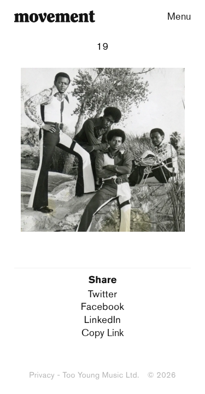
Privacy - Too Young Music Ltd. (84, 375)
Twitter (103, 293)
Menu (179, 16)
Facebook (102, 306)
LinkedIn (102, 319)
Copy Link (102, 332)
